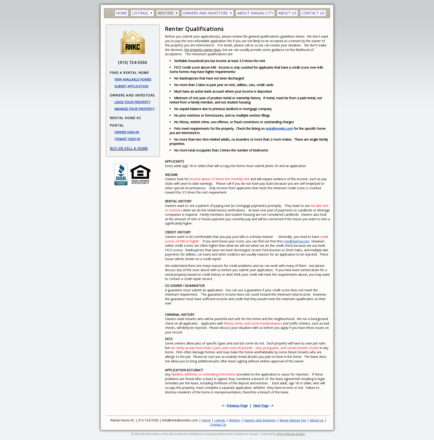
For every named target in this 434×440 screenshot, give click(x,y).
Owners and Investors (260, 420)
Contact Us (218, 424)
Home (206, 420)
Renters (234, 420)
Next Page (261, 405)
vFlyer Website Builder (291, 434)
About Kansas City (293, 420)
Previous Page (237, 405)
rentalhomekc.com (279, 128)
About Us (316, 420)
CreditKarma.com (296, 241)
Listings (219, 420)
